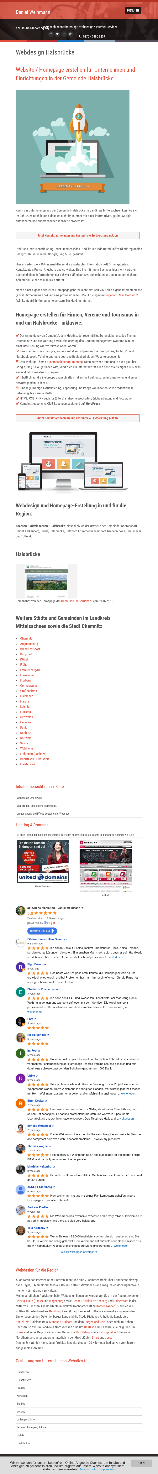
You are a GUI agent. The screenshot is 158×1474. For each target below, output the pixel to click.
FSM (30, 1019)
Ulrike (31, 1075)
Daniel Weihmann (33, 15)
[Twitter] (57, 34)
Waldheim (26, 748)
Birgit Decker (35, 1100)
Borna (19, 1332)
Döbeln (24, 659)
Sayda (24, 743)
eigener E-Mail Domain (120, 295)
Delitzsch (90, 1327)
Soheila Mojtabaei (39, 1125)
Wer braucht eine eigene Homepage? (37, 806)
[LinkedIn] (64, 34)
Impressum (107, 1469)
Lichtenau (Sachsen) (33, 754)
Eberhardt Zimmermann (42, 989)
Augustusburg (29, 644)
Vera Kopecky (36, 1228)
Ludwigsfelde (107, 1332)
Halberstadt (120, 1301)
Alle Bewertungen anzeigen (77, 1252)
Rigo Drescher (36, 964)
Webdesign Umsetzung (29, 798)
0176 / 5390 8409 (94, 36)
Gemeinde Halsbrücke (75, 601)
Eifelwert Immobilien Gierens (46, 939)
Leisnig (24, 706)
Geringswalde (29, 685)
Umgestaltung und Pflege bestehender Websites (43, 813)
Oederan (25, 722)
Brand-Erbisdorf (30, 649)
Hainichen (26, 696)
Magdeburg (56, 1301)
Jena (108, 1337)
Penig (23, 727)
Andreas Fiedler (37, 1207)
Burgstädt (26, 654)
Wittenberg (100, 1301)
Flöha (23, 664)
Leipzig (20, 1301)
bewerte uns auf (40, 931)
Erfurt (95, 1337)
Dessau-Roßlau (82, 1301)
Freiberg (25, 680)
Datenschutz (88, 1469)
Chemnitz (26, 638)
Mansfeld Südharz (60, 1322)
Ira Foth (32, 1050)
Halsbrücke (27, 764)
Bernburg (55, 1311)
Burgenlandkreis (95, 1322)
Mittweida (26, 717)
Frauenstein (27, 675)
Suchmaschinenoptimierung (65, 362)
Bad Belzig (83, 1332)
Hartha (24, 701)
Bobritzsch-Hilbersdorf (34, 759)
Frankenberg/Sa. (30, 670)
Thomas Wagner (38, 1146)
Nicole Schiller (36, 1035)
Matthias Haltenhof (39, 1166)
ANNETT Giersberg (39, 1187)
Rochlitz (25, 733)
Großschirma (28, 691)
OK (140, 1463)
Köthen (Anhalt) (106, 1306)
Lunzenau (26, 712)
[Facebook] (51, 34)
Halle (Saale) (34, 1301)
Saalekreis (22, 1322)
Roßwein (25, 738)
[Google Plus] (70, 34)
